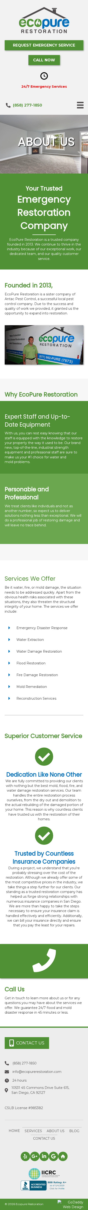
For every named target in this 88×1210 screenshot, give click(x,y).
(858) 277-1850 (27, 105)
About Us (56, 1131)
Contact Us (44, 1138)
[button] (44, 45)
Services (33, 1131)
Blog (74, 1131)
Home (14, 1131)
